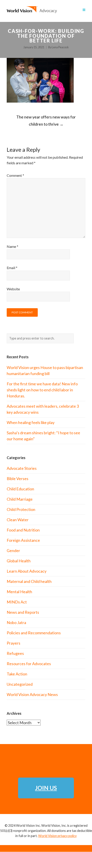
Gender (13, 550)
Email (12, 268)
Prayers (13, 643)
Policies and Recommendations (34, 632)
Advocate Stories (22, 468)
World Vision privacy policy (57, 836)
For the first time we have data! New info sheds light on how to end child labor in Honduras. (42, 389)
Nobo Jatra (16, 622)
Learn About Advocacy (26, 571)
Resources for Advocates (29, 663)
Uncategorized (20, 684)
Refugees (15, 653)
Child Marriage (20, 499)
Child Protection (21, 509)
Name (12, 246)
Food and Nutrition (23, 529)
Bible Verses (17, 478)
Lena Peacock (60, 47)
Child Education (20, 488)
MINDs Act (17, 601)
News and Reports (23, 612)
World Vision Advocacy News (32, 694)
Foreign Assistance (23, 540)
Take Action (17, 673)
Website (13, 289)
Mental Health (19, 591)
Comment (15, 175)
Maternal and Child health (29, 581)
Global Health (19, 560)
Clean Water (18, 519)
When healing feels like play (30, 422)
